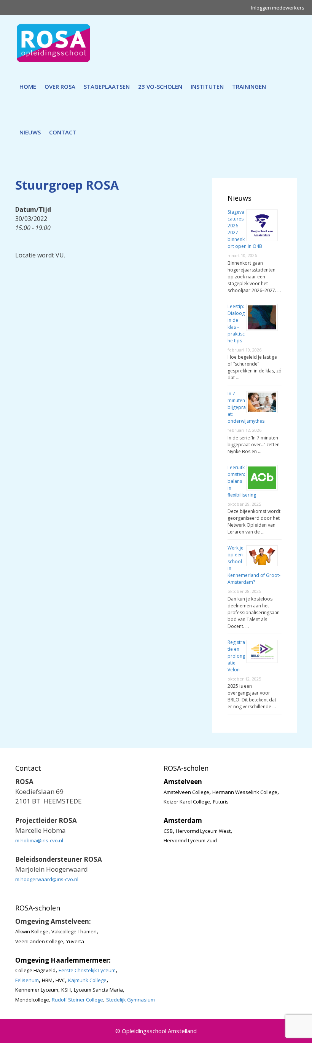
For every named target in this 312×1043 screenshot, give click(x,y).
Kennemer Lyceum (36, 989)
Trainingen (249, 86)
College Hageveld (35, 970)
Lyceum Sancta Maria (98, 989)
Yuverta (75, 941)
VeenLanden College (39, 941)
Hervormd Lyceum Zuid (190, 840)
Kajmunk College (87, 980)
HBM (47, 980)
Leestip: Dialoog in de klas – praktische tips (236, 323)
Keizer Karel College (187, 801)
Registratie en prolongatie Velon (236, 656)
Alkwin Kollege (31, 931)
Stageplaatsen (107, 86)
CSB (168, 830)
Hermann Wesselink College (244, 792)
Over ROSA (60, 86)
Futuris (221, 801)
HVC (60, 980)
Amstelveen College (186, 792)
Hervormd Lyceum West (203, 830)
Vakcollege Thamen (74, 931)
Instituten (207, 86)
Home (27, 86)
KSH (66, 989)
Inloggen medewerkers (277, 7)
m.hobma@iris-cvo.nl (39, 840)
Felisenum (27, 980)
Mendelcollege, (32, 999)
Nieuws (30, 132)
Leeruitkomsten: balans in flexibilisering (242, 481)
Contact (62, 132)
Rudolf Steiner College (77, 999)
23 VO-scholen (160, 86)
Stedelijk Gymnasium (130, 999)
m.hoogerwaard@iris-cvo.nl (46, 879)
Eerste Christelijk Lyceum (87, 970)
